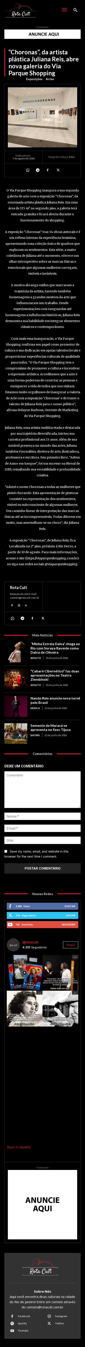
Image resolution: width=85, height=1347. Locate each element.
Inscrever (68, 924)
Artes (50, 79)
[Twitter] (57, 170)
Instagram (61, 1316)
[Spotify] (12, 1323)
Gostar (70, 906)
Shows (35, 735)
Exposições (34, 79)
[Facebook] (47, 170)
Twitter (59, 1323)
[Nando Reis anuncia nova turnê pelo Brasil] (15, 706)
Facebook (24, 1316)
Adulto (36, 657)
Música (35, 708)
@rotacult (30, 942)
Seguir (70, 915)
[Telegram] (37, 170)
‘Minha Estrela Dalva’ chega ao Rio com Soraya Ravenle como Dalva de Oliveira (55, 648)
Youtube (23, 1330)
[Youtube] (12, 1330)
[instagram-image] (24, 973)
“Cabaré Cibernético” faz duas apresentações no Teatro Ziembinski (55, 675)
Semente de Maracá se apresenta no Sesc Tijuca (51, 727)
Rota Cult (18, 587)
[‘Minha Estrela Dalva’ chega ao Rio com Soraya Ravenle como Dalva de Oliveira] (15, 652)
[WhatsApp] (27, 170)
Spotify (22, 1323)
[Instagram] (19, 605)
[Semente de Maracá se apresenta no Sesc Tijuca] (15, 733)
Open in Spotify (19, 1147)
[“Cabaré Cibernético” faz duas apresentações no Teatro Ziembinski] (15, 679)
